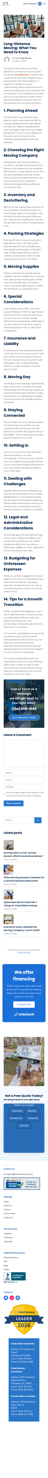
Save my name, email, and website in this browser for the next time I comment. (25, 794)
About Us (8, 1205)
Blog (6, 1265)
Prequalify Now (24, 1004)
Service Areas (9, 1213)
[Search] (37, 820)
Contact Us (8, 1217)
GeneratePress (24, 953)
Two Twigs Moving (23, 58)
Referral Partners (11, 1257)
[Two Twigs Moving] (5, 4)
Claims (6, 1269)
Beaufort (32, 1110)
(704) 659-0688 (24, 709)
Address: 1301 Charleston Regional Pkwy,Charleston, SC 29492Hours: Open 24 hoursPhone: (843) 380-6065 (23, 1383)
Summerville (16, 1118)
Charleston (17, 1110)
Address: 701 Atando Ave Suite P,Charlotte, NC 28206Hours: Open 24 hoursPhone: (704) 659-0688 (23, 1355)
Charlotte (24, 1125)
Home (6, 1201)
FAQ (5, 1261)
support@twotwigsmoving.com (20, 1174)
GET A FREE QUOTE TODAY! (24, 718)
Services (7, 1209)
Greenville (33, 1118)
